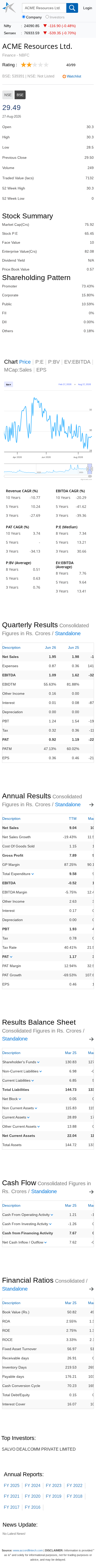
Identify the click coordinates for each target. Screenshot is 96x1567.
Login (87, 8)
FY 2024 (32, 1485)
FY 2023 (53, 1485)
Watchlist (74, 76)
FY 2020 (32, 1496)
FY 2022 (74, 1485)
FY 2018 (74, 1496)
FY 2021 (11, 1496)
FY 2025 (11, 1485)
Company (34, 17)
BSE (20, 95)
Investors (57, 17)
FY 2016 (32, 1507)
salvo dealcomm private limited (39, 1449)
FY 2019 (53, 1496)
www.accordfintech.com (28, 1550)
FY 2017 (11, 1507)
